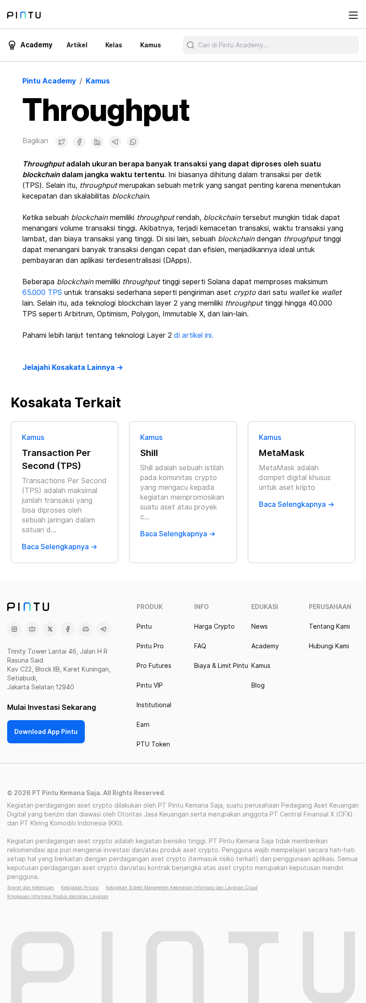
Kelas (113, 45)
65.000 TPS (42, 292)
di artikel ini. (193, 335)
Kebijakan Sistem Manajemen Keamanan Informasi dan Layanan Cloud (182, 887)
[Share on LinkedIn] (97, 142)
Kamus (150, 45)
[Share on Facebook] (79, 142)
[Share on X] (61, 142)
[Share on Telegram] (115, 142)
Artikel (77, 45)
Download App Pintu (46, 731)
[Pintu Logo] (24, 15)
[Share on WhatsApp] (133, 142)
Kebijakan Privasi (80, 887)
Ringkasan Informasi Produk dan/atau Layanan (57, 896)
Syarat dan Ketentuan (30, 887)
